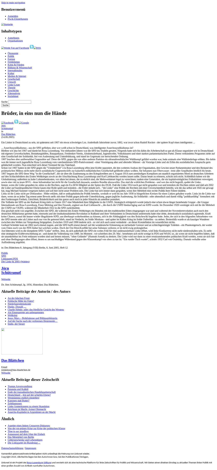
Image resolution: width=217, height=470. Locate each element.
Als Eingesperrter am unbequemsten (26, 312)
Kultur (11, 73)
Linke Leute (14, 84)
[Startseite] (7, 24)
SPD (3, 256)
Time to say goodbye (18, 431)
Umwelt (12, 82)
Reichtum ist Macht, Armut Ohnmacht (27, 409)
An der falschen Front (19, 298)
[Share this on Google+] (24, 122)
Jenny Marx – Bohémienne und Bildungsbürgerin (32, 318)
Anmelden (13, 16)
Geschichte (13, 90)
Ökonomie (13, 53)
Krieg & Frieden (16, 64)
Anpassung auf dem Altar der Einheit (26, 434)
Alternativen (14, 93)
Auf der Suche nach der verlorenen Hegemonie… (33, 321)
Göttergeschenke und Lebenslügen (25, 440)
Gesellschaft (14, 79)
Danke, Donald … (17, 306)
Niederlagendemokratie (19, 304)
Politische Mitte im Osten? (21, 301)
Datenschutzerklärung (12, 448)
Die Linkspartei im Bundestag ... (24, 442)
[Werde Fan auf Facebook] (15, 48)
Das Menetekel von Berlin (21, 437)
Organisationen (15, 40)
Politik (11, 56)
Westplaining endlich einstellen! (23, 397)
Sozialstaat (13, 96)
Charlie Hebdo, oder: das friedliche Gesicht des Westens (36, 309)
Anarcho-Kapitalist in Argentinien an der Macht (31, 412)
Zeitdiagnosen (15, 403)
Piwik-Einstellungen (18, 19)
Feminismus (14, 62)
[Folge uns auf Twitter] (32, 48)
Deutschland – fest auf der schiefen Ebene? (29, 395)
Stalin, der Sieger (16, 324)
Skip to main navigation (13, 2)
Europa (11, 59)
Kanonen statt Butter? (18, 400)
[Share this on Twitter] (16, 122)
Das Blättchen (8, 134)
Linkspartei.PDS (9, 258)
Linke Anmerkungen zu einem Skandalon (28, 406)
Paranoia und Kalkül (18, 389)
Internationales (15, 70)
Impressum (30, 448)
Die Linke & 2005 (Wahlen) (15, 261)
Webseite (5, 279)
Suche (4, 101)
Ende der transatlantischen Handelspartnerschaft (32, 392)
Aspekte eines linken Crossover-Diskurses (29, 425)
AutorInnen (13, 38)
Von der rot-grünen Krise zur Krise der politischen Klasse (36, 428)
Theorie (11, 87)
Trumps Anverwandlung (20, 386)
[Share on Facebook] (7, 122)
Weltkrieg (12, 315)
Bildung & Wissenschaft (20, 67)
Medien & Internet (17, 76)
